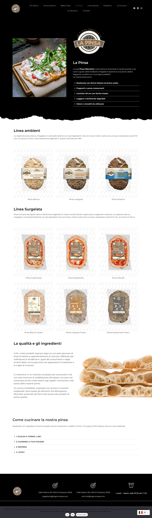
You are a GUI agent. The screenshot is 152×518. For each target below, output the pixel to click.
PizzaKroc (107, 6)
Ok (67, 515)
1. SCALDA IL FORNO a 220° (28, 436)
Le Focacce (122, 6)
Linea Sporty (93, 6)
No (73, 515)
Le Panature (72, 11)
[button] (106, 83)
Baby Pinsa (65, 6)
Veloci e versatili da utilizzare (90, 104)
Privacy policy (82, 515)
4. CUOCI (20, 452)
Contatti (86, 11)
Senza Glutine (49, 6)
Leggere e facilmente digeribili (90, 99)
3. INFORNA (21, 447)
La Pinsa (79, 6)
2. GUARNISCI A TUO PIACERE (30, 442)
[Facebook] (134, 8)
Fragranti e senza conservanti (90, 88)
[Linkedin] (138, 8)
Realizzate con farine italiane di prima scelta (97, 83)
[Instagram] (141, 8)
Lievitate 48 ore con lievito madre (92, 93)
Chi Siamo (33, 6)
